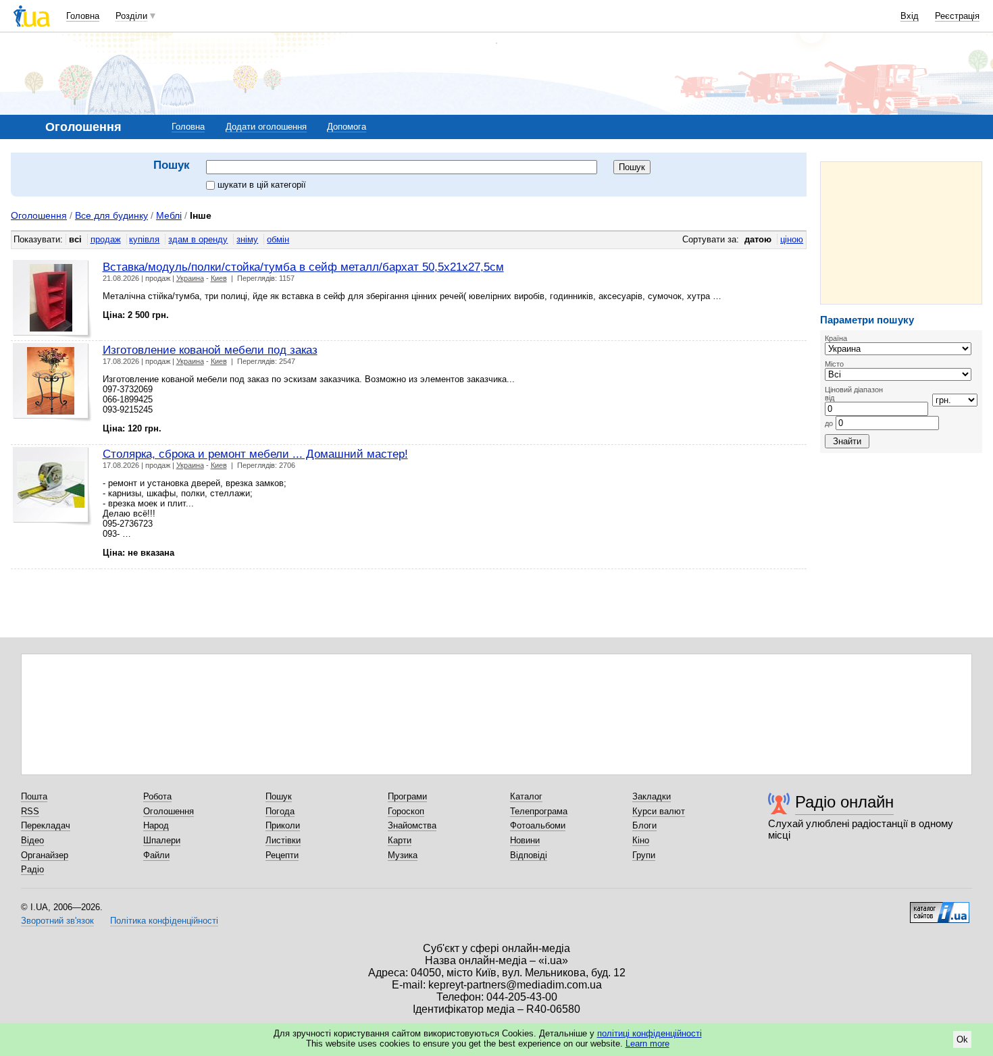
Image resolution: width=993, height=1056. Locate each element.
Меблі (169, 215)
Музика (402, 855)
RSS (30, 811)
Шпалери (161, 840)
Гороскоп (406, 811)
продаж (106, 239)
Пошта (34, 796)
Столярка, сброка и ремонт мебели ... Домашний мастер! (255, 453)
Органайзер (44, 855)
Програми (407, 796)
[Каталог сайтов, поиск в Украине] (939, 907)
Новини (525, 840)
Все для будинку (111, 215)
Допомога (346, 127)
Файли (156, 855)
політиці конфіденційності (649, 1033)
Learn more (647, 1043)
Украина (190, 278)
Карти (399, 840)
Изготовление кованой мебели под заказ (210, 350)
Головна (82, 16)
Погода (280, 811)
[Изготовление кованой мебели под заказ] (52, 382)
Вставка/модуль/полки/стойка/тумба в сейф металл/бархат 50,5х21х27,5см (303, 266)
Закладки (651, 796)
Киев (219, 278)
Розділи (131, 16)
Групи (643, 855)
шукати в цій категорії (262, 185)
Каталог (526, 796)
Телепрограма (538, 811)
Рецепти (282, 855)
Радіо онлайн (844, 802)
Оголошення (39, 215)
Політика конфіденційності (164, 921)
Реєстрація (957, 16)
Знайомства (412, 825)
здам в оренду (198, 239)
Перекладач (45, 825)
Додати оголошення (266, 127)
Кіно (640, 840)
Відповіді (528, 855)
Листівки (283, 840)
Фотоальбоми (537, 825)
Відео (32, 840)
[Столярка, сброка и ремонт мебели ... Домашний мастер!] (52, 486)
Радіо (32, 869)
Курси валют (658, 811)
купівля (144, 239)
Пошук (278, 796)
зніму (247, 239)
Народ (156, 825)
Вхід (909, 16)
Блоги (644, 825)
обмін (278, 239)
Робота (157, 796)
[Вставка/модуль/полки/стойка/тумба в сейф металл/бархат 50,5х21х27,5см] (52, 299)
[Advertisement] (901, 232)
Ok (962, 1039)
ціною (791, 239)
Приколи (282, 825)
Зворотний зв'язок (57, 921)
